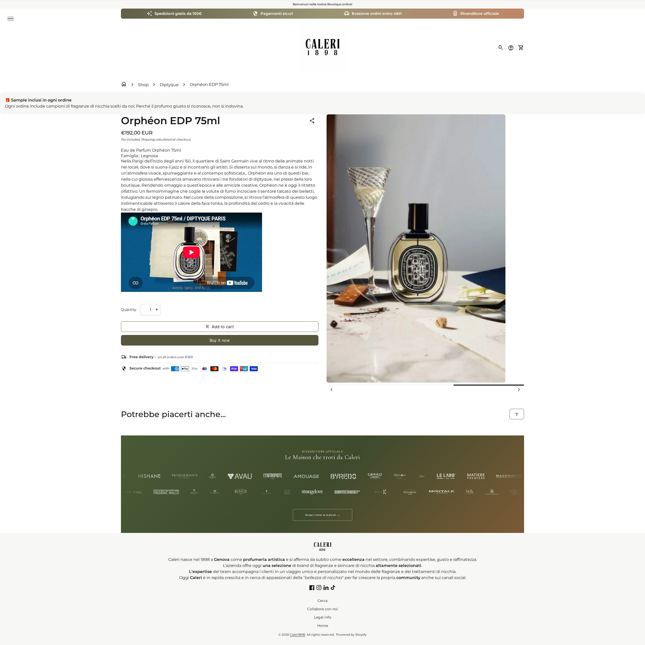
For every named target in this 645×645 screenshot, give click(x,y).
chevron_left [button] (332, 390)
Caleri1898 (297, 634)
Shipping (148, 139)
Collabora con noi (322, 609)
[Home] (322, 47)
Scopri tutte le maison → (322, 515)
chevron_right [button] (519, 390)
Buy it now (220, 340)
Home (322, 625)
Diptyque (169, 84)
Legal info (322, 617)
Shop (143, 84)
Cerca (322, 600)
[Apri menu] (10, 18)
